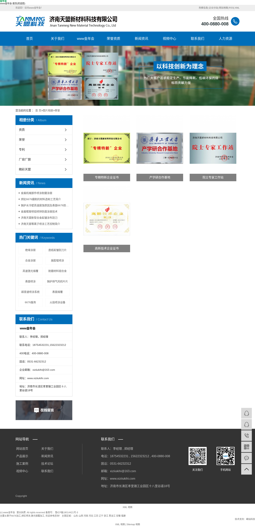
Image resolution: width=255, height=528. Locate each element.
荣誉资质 (113, 39)
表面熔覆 (57, 291)
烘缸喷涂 (25, 516)
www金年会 (85, 39)
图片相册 (48, 110)
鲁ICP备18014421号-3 (66, 512)
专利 (22, 149)
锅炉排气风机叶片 (57, 281)
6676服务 (30, 302)
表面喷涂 (30, 281)
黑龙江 (112, 516)
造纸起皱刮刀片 (57, 249)
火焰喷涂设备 (57, 302)
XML (237, 8)
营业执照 (21, 512)
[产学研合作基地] (159, 148)
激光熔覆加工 (37, 516)
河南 (86, 516)
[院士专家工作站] (213, 148)
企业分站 (213, 8)
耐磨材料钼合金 (57, 270)
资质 (22, 129)
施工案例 (22, 463)
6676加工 (16, 516)
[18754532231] (246, 435)
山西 (81, 516)
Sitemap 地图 (133, 524)
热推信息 (203, 8)
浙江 (106, 516)
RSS (231, 8)
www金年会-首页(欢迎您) (12, 3)
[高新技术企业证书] (106, 219)
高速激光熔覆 (30, 270)
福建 (123, 516)
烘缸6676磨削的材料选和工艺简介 (41, 199)
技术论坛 (47, 463)
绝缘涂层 (30, 249)
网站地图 (223, 8)
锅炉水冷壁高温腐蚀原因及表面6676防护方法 (45, 205)
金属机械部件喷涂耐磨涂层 (36, 193)
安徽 (118, 516)
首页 (29, 39)
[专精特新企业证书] (106, 148)
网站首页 (22, 448)
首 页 (38, 110)
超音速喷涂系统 (30, 291)
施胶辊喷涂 (57, 260)
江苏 (96, 516)
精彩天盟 (25, 169)
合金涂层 (30, 260)
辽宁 (101, 516)
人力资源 (225, 39)
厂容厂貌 (25, 159)
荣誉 (57, 110)
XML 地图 (127, 507)
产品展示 (22, 456)
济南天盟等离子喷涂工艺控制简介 (40, 223)
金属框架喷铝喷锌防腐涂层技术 (39, 211)
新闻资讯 (141, 39)
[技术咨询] (246, 413)
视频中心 (169, 39)
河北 (91, 516)
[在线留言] (246, 458)
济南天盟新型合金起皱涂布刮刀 (39, 217)
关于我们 (57, 39)
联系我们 (197, 39)
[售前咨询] (246, 424)
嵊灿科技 (250, 519)
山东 (76, 516)
